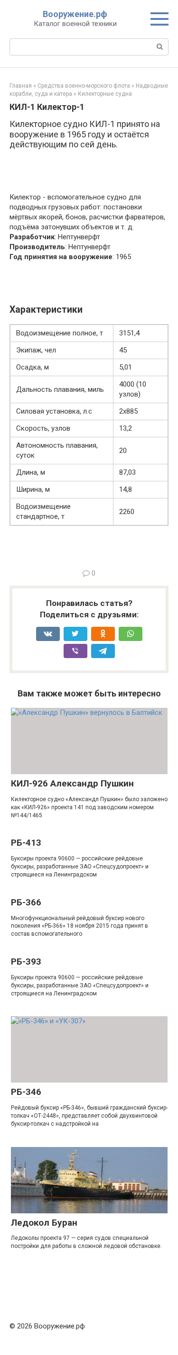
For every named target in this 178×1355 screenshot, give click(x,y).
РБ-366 (26, 902)
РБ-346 (26, 1091)
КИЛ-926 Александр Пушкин (72, 783)
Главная (20, 85)
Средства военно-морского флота (83, 85)
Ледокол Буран (44, 1222)
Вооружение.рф (75, 14)
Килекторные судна (105, 93)
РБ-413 (26, 842)
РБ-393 (26, 961)
